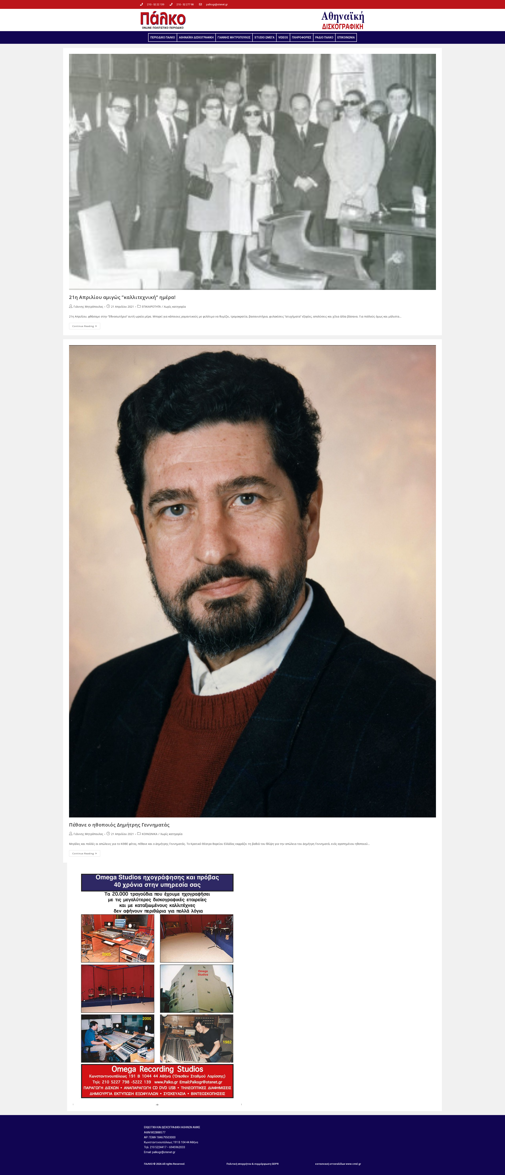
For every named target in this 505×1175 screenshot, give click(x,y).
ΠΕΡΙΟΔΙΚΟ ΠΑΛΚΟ (162, 37)
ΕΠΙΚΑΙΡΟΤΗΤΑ (151, 306)
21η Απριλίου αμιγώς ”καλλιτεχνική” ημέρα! (122, 297)
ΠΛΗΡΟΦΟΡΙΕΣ (301, 37)
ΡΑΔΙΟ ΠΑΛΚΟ (324, 37)
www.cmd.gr (353, 1163)
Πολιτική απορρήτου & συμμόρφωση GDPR (252, 1163)
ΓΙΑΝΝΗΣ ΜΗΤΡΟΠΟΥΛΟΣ (234, 37)
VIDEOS (283, 37)
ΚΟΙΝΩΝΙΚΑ (149, 834)
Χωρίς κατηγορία (175, 306)
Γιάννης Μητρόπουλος (88, 306)
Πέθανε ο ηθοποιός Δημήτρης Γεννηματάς (119, 824)
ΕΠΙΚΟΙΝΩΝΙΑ (346, 37)
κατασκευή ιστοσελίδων (330, 1163)
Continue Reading (86, 325)
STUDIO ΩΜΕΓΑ (264, 37)
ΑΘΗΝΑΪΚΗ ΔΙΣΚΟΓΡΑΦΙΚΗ (196, 37)
